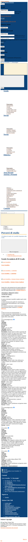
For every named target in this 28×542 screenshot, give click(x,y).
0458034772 (10, 483)
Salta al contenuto (5, 1)
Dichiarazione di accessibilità (11, 508)
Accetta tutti (6, 294)
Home (5, 226)
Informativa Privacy (9, 506)
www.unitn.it (4, 451)
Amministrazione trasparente (11, 514)
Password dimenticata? (6, 16)
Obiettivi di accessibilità (10, 510)
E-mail (16, 35)
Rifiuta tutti (13, 292)
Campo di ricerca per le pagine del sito (10, 211)
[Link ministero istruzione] (7, 2)
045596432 (9, 482)
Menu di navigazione (14, 251)
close (2, 88)
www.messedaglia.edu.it (7, 319)
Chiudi (2, 46)
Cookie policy (8, 503)
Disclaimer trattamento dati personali (9, 527)
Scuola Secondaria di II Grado (14, 255)
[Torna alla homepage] (14, 62)
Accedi (2, 4)
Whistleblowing (8, 511)
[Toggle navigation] (12, 81)
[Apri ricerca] (15, 69)
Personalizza (5, 292)
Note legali (7, 504)
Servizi (6, 227)
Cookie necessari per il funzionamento (10, 312)
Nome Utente (18, 11)
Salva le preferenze (13, 466)
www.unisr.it (4, 428)
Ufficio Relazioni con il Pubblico (12, 507)
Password (17, 13)
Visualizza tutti (10, 254)
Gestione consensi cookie (11, 512)
